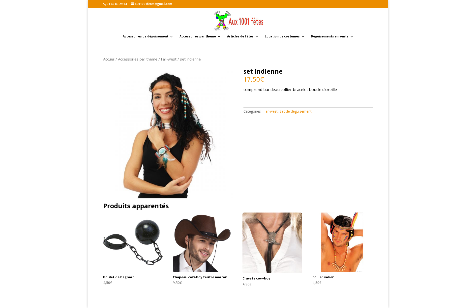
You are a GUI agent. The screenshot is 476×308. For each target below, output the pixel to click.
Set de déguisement (296, 111)
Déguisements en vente (330, 36)
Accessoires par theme (197, 36)
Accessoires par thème (137, 59)
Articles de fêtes (240, 36)
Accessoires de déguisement (145, 36)
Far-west (169, 59)
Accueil (109, 59)
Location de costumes (282, 36)
